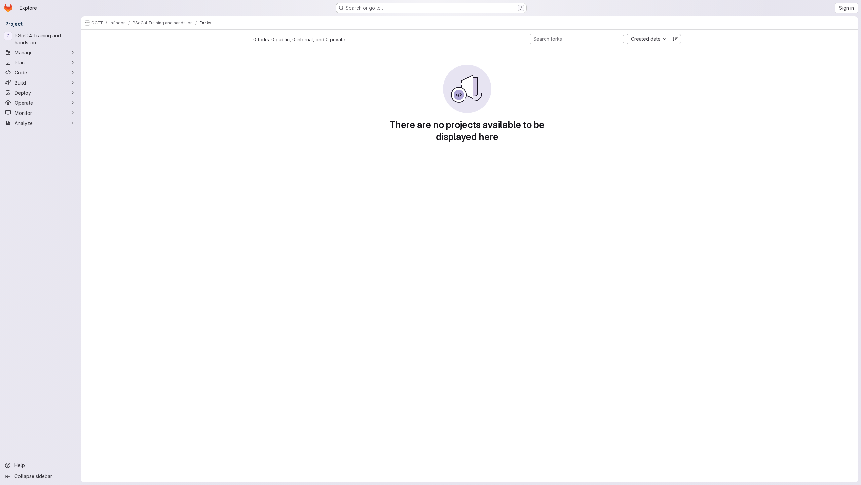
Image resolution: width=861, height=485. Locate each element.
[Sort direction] (675, 39)
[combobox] (648, 39)
